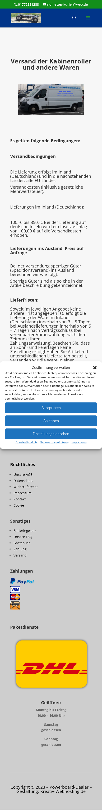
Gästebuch (22, 543)
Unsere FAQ (23, 536)
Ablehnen (51, 420)
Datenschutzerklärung (54, 442)
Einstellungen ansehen (51, 434)
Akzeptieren (51, 407)
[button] (95, 367)
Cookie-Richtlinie (26, 442)
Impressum (79, 442)
